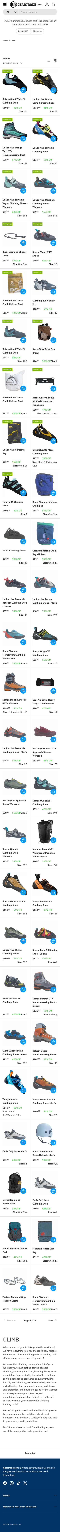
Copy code (39, 31)
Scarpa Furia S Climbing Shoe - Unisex (45, 951)
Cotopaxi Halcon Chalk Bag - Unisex (44, 552)
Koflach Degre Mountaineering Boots (44, 1052)
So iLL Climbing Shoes (14, 550)
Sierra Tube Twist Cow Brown (43, 351)
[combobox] (30, 12)
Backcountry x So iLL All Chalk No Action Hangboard (43, 401)
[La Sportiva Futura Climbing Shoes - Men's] (45, 582)
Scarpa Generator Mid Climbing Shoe (14, 903)
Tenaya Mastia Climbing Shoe (10, 1101)
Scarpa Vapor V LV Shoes (42, 253)
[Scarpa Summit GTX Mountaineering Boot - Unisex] (45, 981)
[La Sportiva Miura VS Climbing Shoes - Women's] (45, 182)
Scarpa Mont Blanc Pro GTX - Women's (14, 701)
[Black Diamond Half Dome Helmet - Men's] (45, 1134)
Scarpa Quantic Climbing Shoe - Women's (10, 853)
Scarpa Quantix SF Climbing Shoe (42, 802)
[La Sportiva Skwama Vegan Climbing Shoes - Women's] (14, 182)
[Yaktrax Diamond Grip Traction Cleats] (14, 1280)
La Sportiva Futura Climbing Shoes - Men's (44, 601)
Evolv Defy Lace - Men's (14, 1151)
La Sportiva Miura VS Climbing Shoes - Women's (43, 203)
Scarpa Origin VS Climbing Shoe (41, 653)
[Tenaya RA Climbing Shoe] (14, 484)
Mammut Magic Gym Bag (43, 1250)
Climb (13, 41)
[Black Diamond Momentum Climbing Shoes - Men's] (45, 1280)
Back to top (30, 1453)
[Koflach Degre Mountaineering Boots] (45, 1033)
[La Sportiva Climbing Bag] (14, 432)
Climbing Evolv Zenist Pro (43, 302)
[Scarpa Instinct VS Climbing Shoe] (45, 884)
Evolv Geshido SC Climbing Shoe (11, 1000)
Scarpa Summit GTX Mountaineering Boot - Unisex (44, 1002)
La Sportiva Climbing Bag (13, 451)
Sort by (6, 58)
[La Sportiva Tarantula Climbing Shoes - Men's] (14, 731)
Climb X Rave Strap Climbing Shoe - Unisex (14, 1052)
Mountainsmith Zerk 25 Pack (14, 1250)
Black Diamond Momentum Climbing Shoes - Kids (13, 655)
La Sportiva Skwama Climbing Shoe (43, 149)
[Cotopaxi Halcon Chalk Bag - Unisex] (45, 533)
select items (18, 24)
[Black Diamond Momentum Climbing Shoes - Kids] (14, 634)
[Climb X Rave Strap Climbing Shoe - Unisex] (14, 1033)
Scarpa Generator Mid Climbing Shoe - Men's (44, 1101)
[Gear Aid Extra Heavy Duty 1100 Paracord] (45, 682)
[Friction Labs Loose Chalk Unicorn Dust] (14, 283)
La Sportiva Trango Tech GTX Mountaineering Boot (13, 151)
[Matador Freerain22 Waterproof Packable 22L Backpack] (45, 832)
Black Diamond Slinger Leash (14, 253)
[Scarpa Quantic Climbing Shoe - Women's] (14, 832)
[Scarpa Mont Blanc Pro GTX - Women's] (14, 682)
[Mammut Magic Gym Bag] (45, 1231)
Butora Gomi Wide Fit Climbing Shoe (13, 100)
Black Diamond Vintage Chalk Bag (44, 503)
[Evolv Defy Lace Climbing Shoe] (45, 1182)
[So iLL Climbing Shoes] (14, 533)
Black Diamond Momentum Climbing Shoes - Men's (43, 1301)
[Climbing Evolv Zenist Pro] (45, 283)
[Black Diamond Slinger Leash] (14, 234)
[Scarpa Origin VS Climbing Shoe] (45, 634)
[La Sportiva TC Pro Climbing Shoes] (14, 932)
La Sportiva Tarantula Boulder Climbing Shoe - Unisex (14, 602)
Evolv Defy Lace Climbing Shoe (40, 1201)
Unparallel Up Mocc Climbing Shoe (42, 451)
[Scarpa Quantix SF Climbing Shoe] (45, 783)
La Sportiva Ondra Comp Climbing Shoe (43, 101)
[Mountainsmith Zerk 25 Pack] (14, 1231)
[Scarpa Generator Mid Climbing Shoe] (14, 884)
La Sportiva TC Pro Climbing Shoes (12, 951)
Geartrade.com (15, 1524)
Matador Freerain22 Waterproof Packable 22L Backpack (43, 853)
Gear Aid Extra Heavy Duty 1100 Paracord (43, 701)
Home (5, 41)
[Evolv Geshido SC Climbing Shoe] (14, 981)
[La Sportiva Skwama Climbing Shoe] (45, 130)
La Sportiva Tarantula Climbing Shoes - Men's (14, 750)
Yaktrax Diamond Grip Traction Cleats (14, 1298)
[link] (12, 1320)
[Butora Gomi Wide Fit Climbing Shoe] (14, 82)
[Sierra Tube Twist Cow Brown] (45, 332)
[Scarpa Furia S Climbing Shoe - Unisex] (45, 932)
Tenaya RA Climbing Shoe (12, 503)
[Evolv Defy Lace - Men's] (14, 1134)
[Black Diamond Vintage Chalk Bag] (45, 484)
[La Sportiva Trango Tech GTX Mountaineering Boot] (14, 130)
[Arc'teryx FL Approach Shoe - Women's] (14, 783)
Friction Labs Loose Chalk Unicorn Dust (12, 302)
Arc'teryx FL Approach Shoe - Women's (14, 802)
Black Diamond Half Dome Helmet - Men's (43, 1153)
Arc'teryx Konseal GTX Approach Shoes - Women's (44, 752)
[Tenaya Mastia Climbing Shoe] (14, 1082)
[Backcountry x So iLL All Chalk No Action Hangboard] (45, 380)
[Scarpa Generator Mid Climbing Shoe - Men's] (45, 1082)
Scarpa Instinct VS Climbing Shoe (42, 903)
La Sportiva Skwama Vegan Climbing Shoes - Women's (14, 203)
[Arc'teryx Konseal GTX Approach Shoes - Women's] (45, 731)
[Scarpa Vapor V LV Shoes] (45, 234)
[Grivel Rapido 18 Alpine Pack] (14, 1182)
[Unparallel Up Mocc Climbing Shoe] (45, 432)
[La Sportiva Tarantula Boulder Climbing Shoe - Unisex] (14, 582)
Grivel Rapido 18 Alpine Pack (11, 1201)
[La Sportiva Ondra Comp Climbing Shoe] (45, 82)
